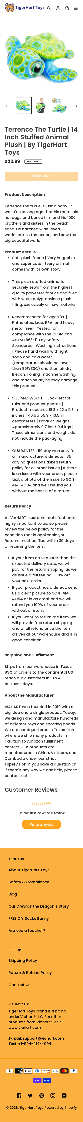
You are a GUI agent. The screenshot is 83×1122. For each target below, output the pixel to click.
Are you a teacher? (27, 930)
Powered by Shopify (61, 1107)
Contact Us (19, 984)
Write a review (41, 824)
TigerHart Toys (31, 1107)
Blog (13, 894)
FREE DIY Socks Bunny (29, 918)
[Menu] (75, 8)
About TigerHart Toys (29, 870)
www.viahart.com (25, 1027)
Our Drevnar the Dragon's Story (39, 906)
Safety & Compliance (29, 882)
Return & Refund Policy (30, 972)
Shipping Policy (23, 960)
